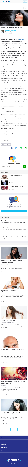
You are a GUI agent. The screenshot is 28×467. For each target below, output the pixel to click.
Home (3, 8)
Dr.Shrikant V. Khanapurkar (10, 30)
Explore (7, 8)
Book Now (14, 210)
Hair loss (9, 144)
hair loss (21, 39)
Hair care (3, 144)
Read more (10, 223)
